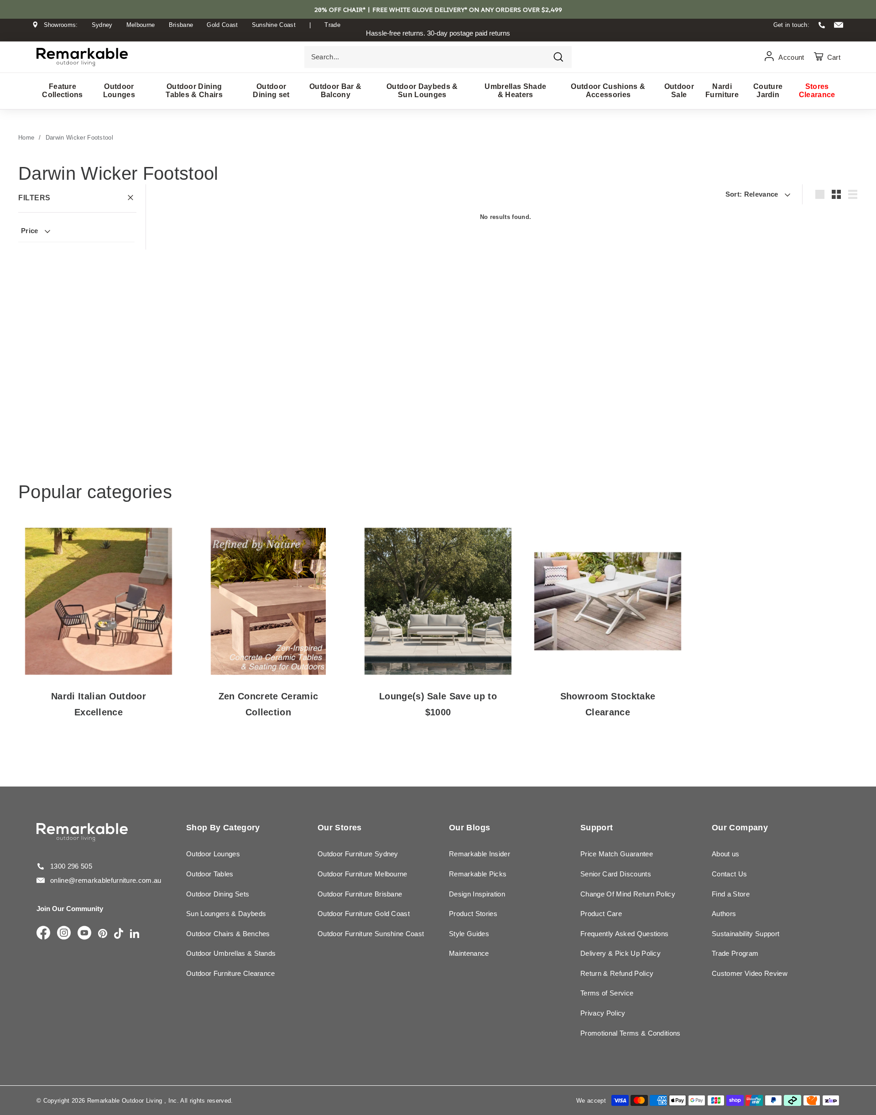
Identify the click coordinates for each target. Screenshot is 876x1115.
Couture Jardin (767, 91)
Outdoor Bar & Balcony (335, 91)
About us (726, 854)
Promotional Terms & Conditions (630, 1033)
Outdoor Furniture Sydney (358, 854)
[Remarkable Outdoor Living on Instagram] (64, 933)
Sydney (102, 24)
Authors (724, 913)
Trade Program (735, 953)
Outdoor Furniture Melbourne (362, 874)
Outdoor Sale (679, 91)
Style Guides (469, 934)
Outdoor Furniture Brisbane (360, 894)
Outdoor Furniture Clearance (230, 973)
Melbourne (140, 24)
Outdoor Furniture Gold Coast (364, 913)
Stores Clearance (817, 91)
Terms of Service (606, 993)
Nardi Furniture (722, 91)
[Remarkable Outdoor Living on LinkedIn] (134, 934)
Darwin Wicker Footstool (79, 137)
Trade (332, 24)
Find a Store (731, 894)
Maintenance (469, 953)
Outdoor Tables (210, 874)
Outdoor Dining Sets (217, 894)
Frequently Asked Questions (624, 934)
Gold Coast (222, 24)
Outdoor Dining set (271, 91)
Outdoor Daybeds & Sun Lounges (422, 91)
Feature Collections (62, 91)
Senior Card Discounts (615, 874)
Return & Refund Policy (616, 973)
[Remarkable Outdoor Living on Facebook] (43, 933)
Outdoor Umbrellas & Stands (231, 953)
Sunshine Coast (274, 24)
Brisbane (181, 24)
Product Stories (473, 913)
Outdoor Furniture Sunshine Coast (371, 934)
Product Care (601, 913)
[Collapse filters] (130, 198)
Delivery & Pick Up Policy (620, 953)
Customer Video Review (749, 973)
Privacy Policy (603, 1013)
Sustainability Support (745, 934)
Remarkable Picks (477, 874)
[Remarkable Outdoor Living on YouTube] (84, 933)
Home (26, 137)
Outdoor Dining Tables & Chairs (194, 91)
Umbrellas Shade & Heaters (515, 91)
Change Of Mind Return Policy (627, 894)
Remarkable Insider (479, 854)
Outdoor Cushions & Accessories (608, 91)
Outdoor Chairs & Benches (228, 934)
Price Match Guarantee (616, 854)
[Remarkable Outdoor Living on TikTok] (118, 934)
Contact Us (729, 874)
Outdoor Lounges (119, 91)
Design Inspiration (477, 894)
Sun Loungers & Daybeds (226, 913)
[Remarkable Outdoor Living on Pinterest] (102, 934)
